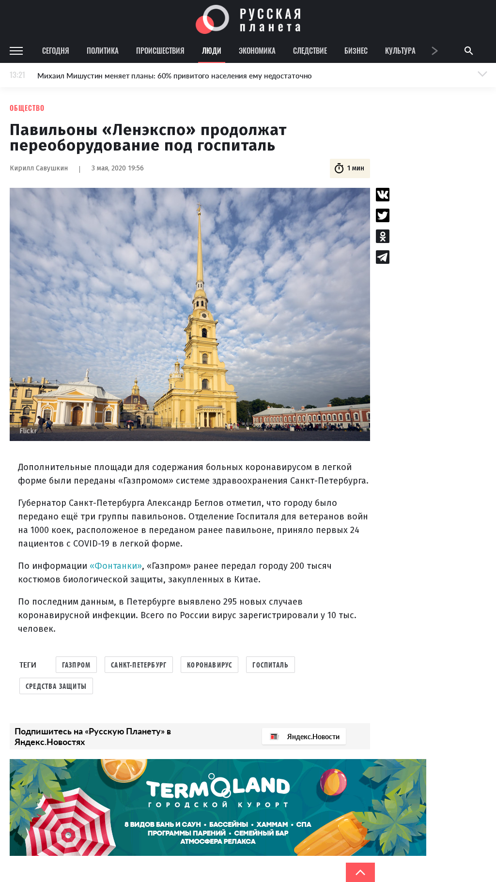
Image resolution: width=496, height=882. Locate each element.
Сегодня (55, 50)
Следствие (310, 50)
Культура (400, 50)
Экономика (257, 50)
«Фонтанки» (116, 566)
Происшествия (160, 50)
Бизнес (356, 50)
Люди (211, 50)
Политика (103, 50)
